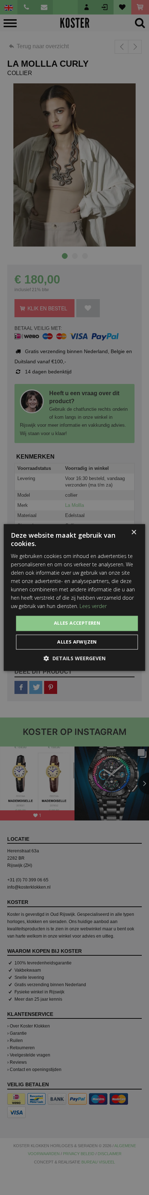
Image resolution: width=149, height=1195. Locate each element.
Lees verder (93, 606)
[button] (75, 658)
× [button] (133, 532)
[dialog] (74, 597)
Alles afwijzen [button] (77, 642)
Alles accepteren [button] (77, 623)
